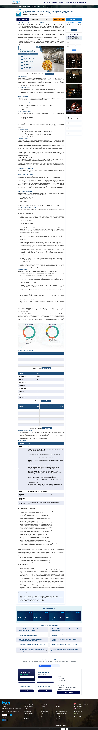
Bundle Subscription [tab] (44, 665)
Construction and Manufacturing (61, 711)
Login (82, 2)
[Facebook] (5, 720)
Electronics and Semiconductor (61, 713)
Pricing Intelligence (28, 711)
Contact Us (77, 2)
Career (42, 702)
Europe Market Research (29, 708)
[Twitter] (7, 720)
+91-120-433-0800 (78, 716)
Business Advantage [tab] (26, 687)
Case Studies (27, 718)
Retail (57, 721)
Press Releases (27, 716)
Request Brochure (74, 128)
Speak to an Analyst (74, 123)
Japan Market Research (29, 706)
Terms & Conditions (44, 704)
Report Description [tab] (22, 19)
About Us (67, 2)
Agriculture (57, 704)
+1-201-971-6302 (78, 706)
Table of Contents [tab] (34, 19)
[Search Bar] (85, 2)
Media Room (61, 2)
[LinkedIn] (3, 720)
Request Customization (75, 133)
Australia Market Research (29, 702)
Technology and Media (60, 723)
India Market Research (29, 704)
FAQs (42, 713)
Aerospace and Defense (60, 702)
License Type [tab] (55, 665)
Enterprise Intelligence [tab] (44, 687)
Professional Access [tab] (44, 673)
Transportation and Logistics (61, 725)
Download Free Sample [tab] (59, 19)
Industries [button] (54, 2)
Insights (72, 2)
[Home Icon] (45, 2)
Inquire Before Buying (74, 118)
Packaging (57, 720)
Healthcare (58, 718)
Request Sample (49, 73)
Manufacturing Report (29, 713)
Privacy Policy (54, 728)
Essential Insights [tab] (25, 673)
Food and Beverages (59, 716)
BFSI (56, 708)
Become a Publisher (44, 711)
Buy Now (74, 29)
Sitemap (42, 716)
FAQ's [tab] (46, 19)
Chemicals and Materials (60, 709)
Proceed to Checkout (68, 692)
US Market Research (28, 709)
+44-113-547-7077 (79, 711)
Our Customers (44, 709)
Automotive (58, 706)
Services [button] (48, 2)
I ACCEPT (63, 728)
